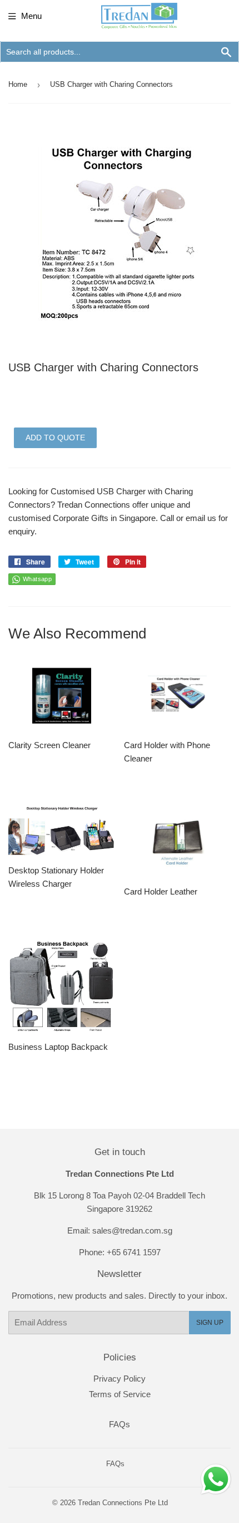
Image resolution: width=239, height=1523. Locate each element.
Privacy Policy (119, 1378)
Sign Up (209, 1323)
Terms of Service (120, 1394)
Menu (31, 16)
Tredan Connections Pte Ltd (123, 1503)
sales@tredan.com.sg (132, 1230)
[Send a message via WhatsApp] (215, 1479)
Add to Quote (55, 437)
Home (17, 84)
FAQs (119, 1424)
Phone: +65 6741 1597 (120, 1252)
